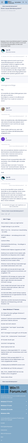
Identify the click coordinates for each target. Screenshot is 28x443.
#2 (26, 116)
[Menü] (2, 2)
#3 (26, 146)
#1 (26, 56)
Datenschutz (4, 430)
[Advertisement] (14, 26)
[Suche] (26, 2)
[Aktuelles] (23, 2)
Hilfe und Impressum (6, 433)
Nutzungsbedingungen (6, 426)
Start (2, 437)
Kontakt (3, 423)
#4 (26, 185)
